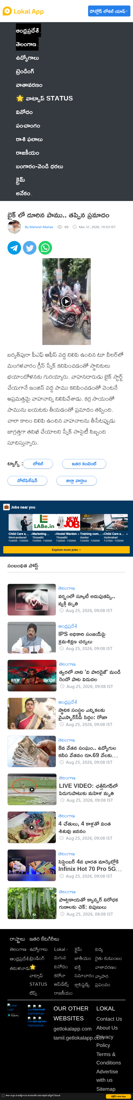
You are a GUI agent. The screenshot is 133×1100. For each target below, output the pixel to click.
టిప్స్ (33, 993)
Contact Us (109, 1019)
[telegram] (15, 249)
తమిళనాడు (20, 968)
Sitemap (105, 1089)
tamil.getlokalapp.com (79, 1038)
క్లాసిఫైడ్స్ (82, 984)
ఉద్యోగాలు (39, 949)
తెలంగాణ (26, 43)
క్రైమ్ (78, 949)
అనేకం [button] (23, 193)
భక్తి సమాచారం (84, 971)
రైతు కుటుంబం (108, 958)
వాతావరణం (105, 967)
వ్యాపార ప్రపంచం (102, 980)
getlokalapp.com (73, 1029)
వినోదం (61, 966)
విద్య (99, 949)
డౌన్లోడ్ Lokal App (118, 1096)
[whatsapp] (46, 249)
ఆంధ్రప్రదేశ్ (27, 30)
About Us (107, 1028)
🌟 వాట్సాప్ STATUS (38, 975)
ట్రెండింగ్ (37, 958)
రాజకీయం (63, 993)
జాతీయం (83, 958)
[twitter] (30, 249)
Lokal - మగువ (61, 953)
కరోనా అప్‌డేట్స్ (61, 980)
